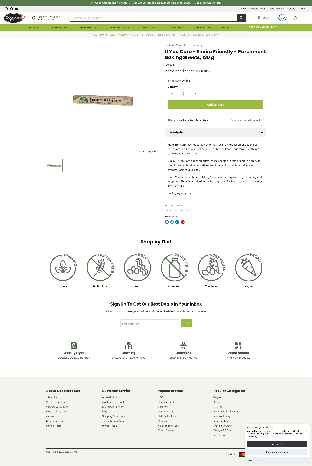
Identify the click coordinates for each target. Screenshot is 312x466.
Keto (216, 402)
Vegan (217, 397)
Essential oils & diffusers (227, 411)
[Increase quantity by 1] (195, 93)
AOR (160, 397)
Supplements (88, 27)
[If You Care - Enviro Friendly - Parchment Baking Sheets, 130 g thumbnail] (54, 165)
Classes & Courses (57, 407)
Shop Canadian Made (262, 27)
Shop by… (202, 27)
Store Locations (276, 8)
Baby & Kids (150, 27)
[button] (215, 70)
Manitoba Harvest (168, 426)
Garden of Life (166, 411)
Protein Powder (222, 426)
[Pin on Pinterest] (183, 222)
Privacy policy (254, 460)
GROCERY (33, 27)
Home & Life (59, 27)
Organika (163, 421)
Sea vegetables (222, 421)
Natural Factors (167, 416)
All (95, 34)
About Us (52, 397)
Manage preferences (277, 452)
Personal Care (119, 27)
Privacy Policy (110, 426)
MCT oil (218, 407)
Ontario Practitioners (58, 411)
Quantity (173, 86)
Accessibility (109, 397)
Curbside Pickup (257, 8)
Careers (291, 8)
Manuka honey (221, 416)
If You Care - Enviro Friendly (186, 45)
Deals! (225, 27)
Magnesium (220, 435)
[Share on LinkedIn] (177, 222)
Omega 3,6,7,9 (222, 430)
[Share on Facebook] (167, 222)
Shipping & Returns (113, 416)
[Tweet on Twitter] (172, 222)
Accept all (277, 444)
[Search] (241, 18)
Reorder (242, 8)
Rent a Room (54, 426)
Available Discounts (113, 402)
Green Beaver (166, 430)
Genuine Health (167, 402)
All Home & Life (128, 34)
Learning (177, 27)
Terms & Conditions (113, 421)
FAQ (104, 411)
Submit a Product (56, 421)
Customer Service (112, 407)
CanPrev (163, 407)
